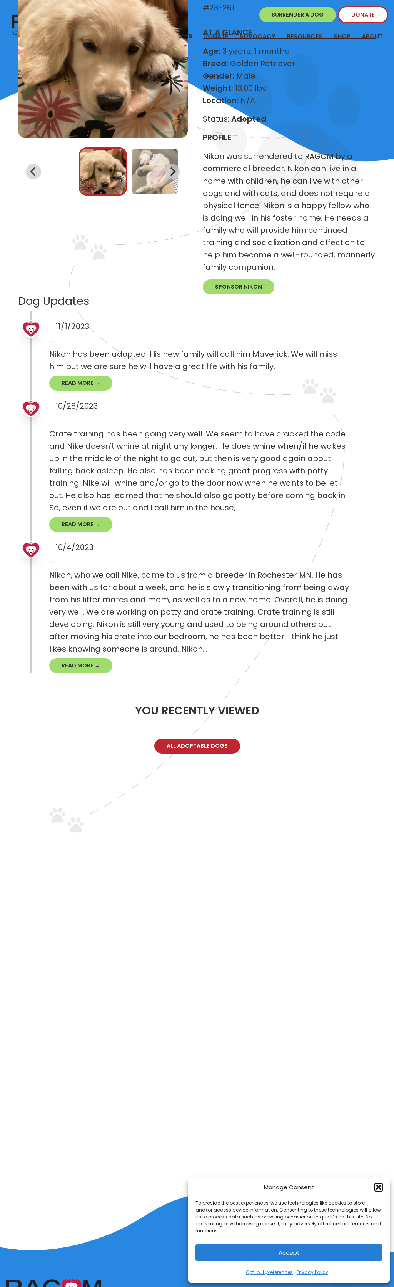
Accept (289, 1253)
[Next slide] (172, 171)
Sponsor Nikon (238, 287)
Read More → (81, 383)
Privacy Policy (312, 1272)
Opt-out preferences (269, 1272)
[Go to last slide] (33, 171)
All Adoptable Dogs (197, 746)
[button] (378, 1187)
